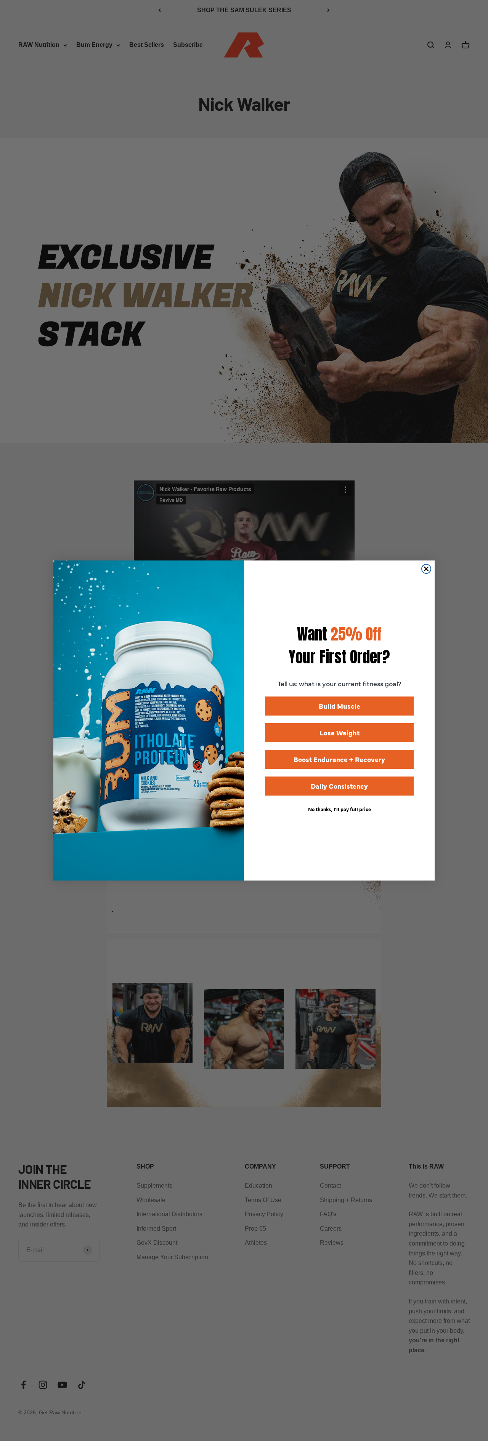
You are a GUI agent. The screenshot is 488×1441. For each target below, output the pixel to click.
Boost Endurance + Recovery (339, 759)
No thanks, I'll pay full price (339, 808)
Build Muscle (339, 706)
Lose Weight (339, 732)
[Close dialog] (426, 568)
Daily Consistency (339, 786)
